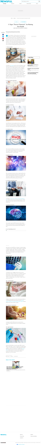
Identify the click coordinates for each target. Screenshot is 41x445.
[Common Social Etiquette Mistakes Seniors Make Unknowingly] (34, 73)
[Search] (39, 1)
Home (11, 18)
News (37, 3)
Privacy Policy (22, 436)
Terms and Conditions (34, 436)
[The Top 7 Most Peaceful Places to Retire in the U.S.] (34, 63)
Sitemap (32, 434)
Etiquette (12, 3)
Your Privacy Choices (21, 444)
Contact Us (21, 437)
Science (14, 18)
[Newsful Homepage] (6, 1)
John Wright (3, 32)
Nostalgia (4, 3)
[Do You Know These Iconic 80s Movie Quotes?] (34, 69)
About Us (21, 434)
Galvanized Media (21, 442)
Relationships (29, 3)
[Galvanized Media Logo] (3, 442)
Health (20, 3)
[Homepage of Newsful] (3, 434)
